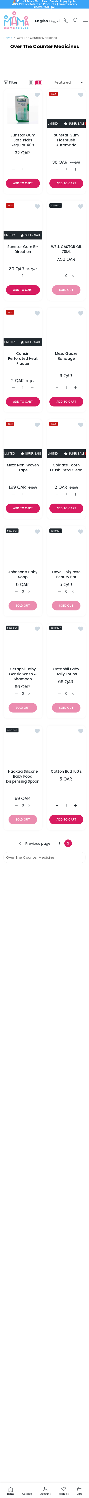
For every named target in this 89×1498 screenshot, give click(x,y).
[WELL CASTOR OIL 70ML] (66, 220)
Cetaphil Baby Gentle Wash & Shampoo (23, 674)
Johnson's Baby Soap (22, 574)
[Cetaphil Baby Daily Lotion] (66, 642)
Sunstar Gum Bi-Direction (22, 249)
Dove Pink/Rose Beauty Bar (66, 574)
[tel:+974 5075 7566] (66, 20)
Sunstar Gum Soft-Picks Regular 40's (22, 139)
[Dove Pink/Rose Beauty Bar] (66, 545)
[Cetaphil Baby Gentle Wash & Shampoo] (23, 642)
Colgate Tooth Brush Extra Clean (66, 468)
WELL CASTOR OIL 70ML (66, 249)
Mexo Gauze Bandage (66, 356)
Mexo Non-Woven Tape (23, 468)
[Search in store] (75, 20)
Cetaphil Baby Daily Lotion (66, 672)
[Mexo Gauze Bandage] (66, 327)
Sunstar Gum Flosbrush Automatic (66, 139)
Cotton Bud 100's (66, 771)
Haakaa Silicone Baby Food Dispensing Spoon (22, 776)
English (41, 20)
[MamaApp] (16, 20)
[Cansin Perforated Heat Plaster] (23, 327)
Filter (13, 82)
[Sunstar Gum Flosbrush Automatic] (66, 108)
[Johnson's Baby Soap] (23, 545)
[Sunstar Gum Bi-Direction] (23, 220)
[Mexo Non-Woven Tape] (23, 438)
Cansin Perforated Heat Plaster (23, 358)
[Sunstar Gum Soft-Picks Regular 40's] (23, 108)
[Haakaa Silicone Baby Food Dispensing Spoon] (23, 745)
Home (8, 38)
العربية (55, 20)
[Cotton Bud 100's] (66, 745)
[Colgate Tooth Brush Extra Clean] (66, 438)
